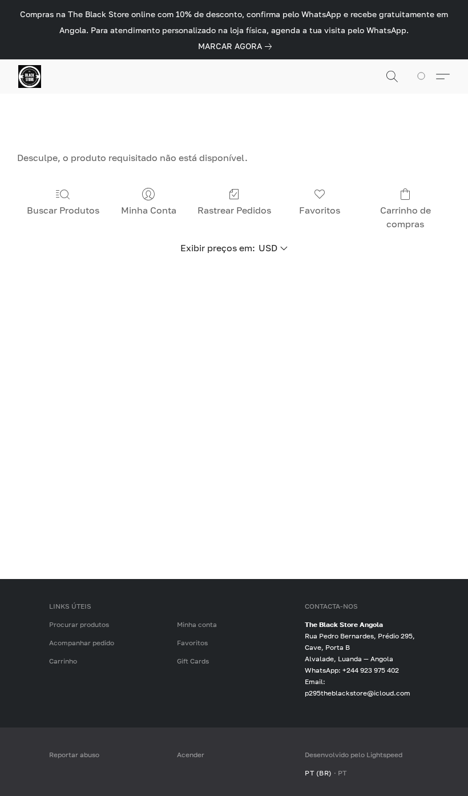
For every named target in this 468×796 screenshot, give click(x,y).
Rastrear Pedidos (234, 210)
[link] (237, 46)
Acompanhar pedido (81, 642)
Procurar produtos (79, 624)
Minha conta (197, 624)
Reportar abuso (74, 754)
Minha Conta (148, 210)
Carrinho (63, 661)
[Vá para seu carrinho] (423, 76)
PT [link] (342, 773)
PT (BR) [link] (318, 773)
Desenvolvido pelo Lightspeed (353, 754)
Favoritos (319, 210)
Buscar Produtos (63, 210)
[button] (29, 76)
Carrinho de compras (405, 217)
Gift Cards (193, 661)
